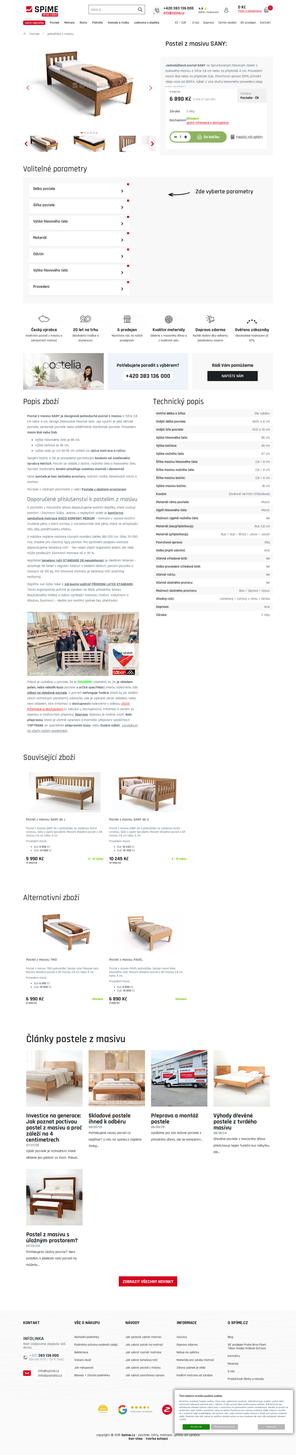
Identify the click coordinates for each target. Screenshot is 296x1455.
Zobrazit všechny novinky (148, 1282)
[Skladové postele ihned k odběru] (117, 1078)
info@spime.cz (174, 13)
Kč (176, 23)
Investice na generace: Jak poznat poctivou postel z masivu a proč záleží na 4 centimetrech (54, 1128)
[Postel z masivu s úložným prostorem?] (54, 1197)
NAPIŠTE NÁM (232, 376)
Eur (183, 23)
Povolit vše (196, 1427)
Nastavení (271, 1427)
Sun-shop (135, 1438)
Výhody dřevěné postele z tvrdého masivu (235, 1122)
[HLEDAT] (140, 9)
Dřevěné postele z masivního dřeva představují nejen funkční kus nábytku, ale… (241, 1145)
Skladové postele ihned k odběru (109, 1119)
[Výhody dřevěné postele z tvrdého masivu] (241, 1078)
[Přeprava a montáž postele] (179, 1078)
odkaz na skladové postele (47, 692)
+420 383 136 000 (148, 376)
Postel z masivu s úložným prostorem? (52, 1237)
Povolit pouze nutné (224, 1427)
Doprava (81, 714)
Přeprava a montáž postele (174, 1119)
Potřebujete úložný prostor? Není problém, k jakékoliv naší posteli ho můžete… (51, 1258)
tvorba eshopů (157, 1438)
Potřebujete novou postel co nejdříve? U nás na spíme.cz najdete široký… (115, 1139)
